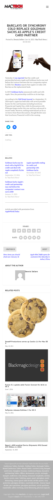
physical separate (43, 488)
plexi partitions (14, 485)
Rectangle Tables (43, 466)
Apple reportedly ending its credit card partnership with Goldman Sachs (35, 166)
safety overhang (17, 488)
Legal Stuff (45, 494)
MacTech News (41, 39)
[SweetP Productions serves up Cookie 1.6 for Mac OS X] (26, 316)
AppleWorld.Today (12, 211)
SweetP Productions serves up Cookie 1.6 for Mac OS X (26, 342)
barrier (6, 478)
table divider (28, 480)
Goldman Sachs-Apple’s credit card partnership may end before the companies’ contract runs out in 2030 (14, 187)
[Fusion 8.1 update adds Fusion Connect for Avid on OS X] (26, 365)
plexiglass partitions (28, 485)
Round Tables (27, 468)
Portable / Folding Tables (27, 466)
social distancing (30, 488)
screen (12, 478)
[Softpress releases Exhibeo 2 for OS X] (26, 400)
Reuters (18, 84)
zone (17, 478)
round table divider (32, 483)
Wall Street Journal (25, 99)
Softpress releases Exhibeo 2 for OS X (20, 410)
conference (14, 476)
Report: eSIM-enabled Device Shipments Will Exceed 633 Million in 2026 (26, 446)
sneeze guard (18, 480)
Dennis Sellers (19, 39)
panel (34, 478)
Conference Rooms (34, 471)
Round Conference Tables (12, 468)
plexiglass (40, 478)
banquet (6, 476)
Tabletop (22, 478)
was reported (19, 78)
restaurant (31, 476)
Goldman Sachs (17, 92)
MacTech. (22, 494)
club (19, 476)
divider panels (38, 480)
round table (7, 488)
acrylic (37, 473)
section (47, 476)
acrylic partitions (43, 485)
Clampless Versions (20, 471)
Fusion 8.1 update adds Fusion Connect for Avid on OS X (26, 386)
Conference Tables (10, 466)
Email (17, 497)
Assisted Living (38, 468)
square (28, 478)
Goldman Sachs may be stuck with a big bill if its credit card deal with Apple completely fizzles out (14, 168)
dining (24, 476)
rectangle (44, 473)
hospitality (40, 476)
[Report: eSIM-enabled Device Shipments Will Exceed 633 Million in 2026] (26, 429)
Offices (22, 473)
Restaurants (30, 473)
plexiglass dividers (18, 483)
